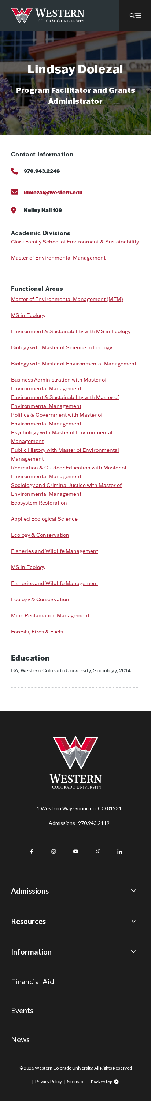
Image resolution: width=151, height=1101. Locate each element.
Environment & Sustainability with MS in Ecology (70, 331)
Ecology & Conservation (40, 535)
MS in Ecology (28, 315)
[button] (135, 15)
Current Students (31, 979)
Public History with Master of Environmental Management (65, 454)
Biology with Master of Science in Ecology (61, 347)
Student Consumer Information (47, 1008)
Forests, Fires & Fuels (37, 631)
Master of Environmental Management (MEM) (67, 299)
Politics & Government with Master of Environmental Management (57, 419)
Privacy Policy (48, 1081)
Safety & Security (31, 989)
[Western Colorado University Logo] (48, 15)
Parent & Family (29, 1019)
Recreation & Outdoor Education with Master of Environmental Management (68, 472)
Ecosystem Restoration (39, 502)
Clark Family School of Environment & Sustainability (75, 241)
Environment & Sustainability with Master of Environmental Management (65, 401)
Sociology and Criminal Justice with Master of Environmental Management (66, 489)
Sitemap (75, 1081)
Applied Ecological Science (44, 519)
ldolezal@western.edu (53, 192)
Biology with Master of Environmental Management (73, 363)
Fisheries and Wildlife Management (54, 551)
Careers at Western (34, 1029)
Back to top (101, 1082)
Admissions (79, 823)
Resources (28, 921)
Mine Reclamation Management (50, 615)
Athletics (21, 1039)
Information (31, 951)
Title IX (19, 969)
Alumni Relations (30, 999)
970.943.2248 (42, 170)
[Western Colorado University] (75, 787)
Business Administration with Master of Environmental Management (59, 384)
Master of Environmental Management (58, 257)
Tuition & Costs (29, 938)
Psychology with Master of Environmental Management (62, 437)
